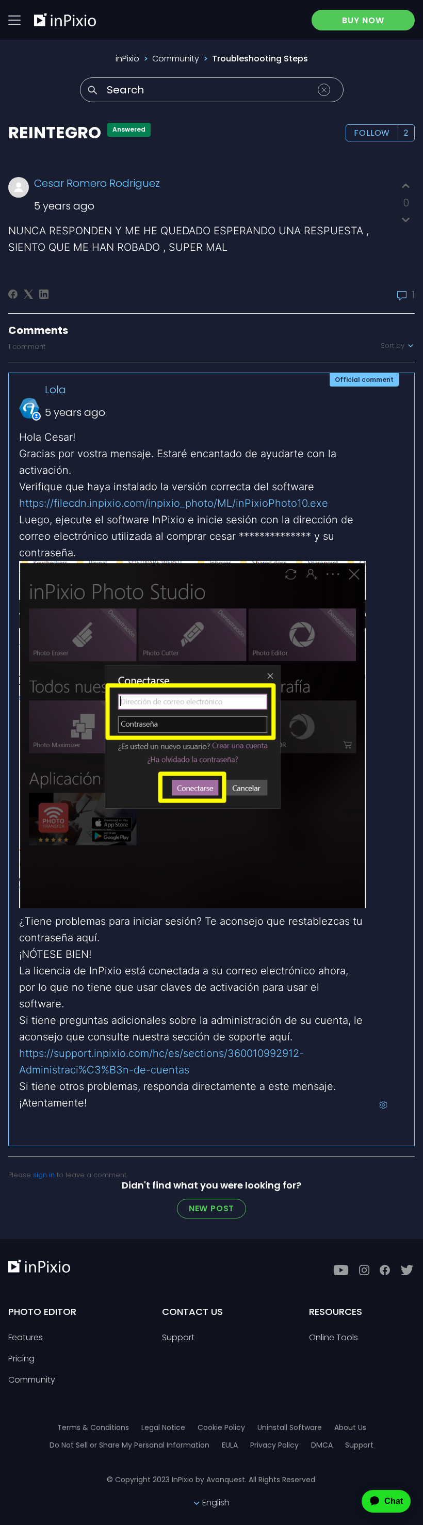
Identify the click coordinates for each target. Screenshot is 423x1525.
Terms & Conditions (93, 1427)
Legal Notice (163, 1427)
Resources (335, 1311)
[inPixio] (65, 19)
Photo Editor (42, 1311)
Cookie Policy (221, 1427)
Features (25, 1338)
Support (178, 1338)
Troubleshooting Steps (260, 59)
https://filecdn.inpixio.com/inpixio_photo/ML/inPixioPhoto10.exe (173, 503)
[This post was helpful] (406, 186)
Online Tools (333, 1338)
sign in (44, 1175)
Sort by (393, 346)
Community (175, 59)
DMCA (322, 1445)
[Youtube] (341, 1270)
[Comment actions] (383, 1105)
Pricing (21, 1359)
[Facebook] (13, 294)
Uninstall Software (289, 1427)
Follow (372, 133)
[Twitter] (407, 1270)
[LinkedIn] (43, 294)
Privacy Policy (274, 1445)
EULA (230, 1445)
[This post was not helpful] (406, 220)
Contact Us (192, 1311)
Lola (55, 389)
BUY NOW (363, 20)
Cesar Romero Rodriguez (97, 183)
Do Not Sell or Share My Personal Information (129, 1445)
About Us (350, 1427)
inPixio (127, 59)
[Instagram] (364, 1270)
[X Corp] (28, 294)
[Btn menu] (14, 20)
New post (211, 1208)
